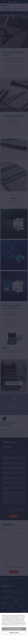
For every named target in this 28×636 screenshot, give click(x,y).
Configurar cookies (14, 632)
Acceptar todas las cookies (14, 628)
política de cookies (20, 624)
